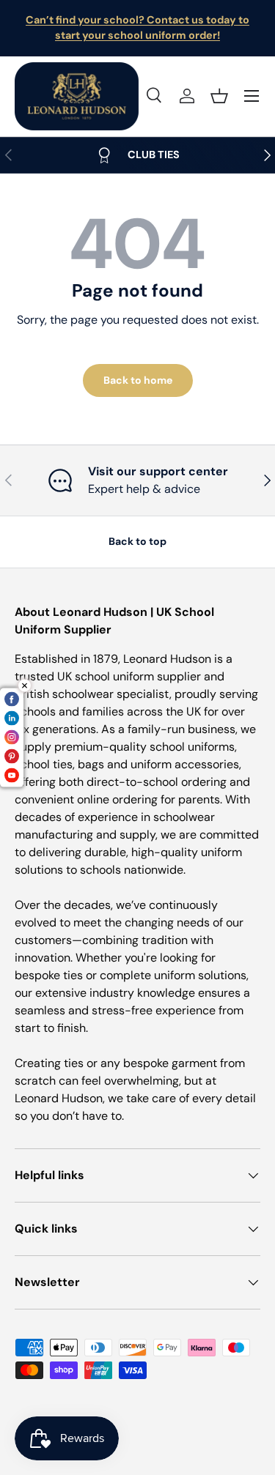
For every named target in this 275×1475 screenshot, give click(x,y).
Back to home (137, 380)
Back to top (137, 541)
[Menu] (251, 96)
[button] (219, 96)
